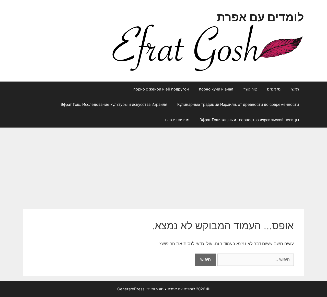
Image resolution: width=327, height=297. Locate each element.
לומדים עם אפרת (260, 17)
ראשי (295, 89)
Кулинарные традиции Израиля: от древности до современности (238, 104)
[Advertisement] (163, 166)
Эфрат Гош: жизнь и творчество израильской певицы (249, 119)
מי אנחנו (274, 89)
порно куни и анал (216, 89)
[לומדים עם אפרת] (207, 47)
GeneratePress (131, 289)
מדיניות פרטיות (177, 119)
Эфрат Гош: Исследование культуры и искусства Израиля (114, 104)
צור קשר (250, 89)
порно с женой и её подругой (161, 89)
